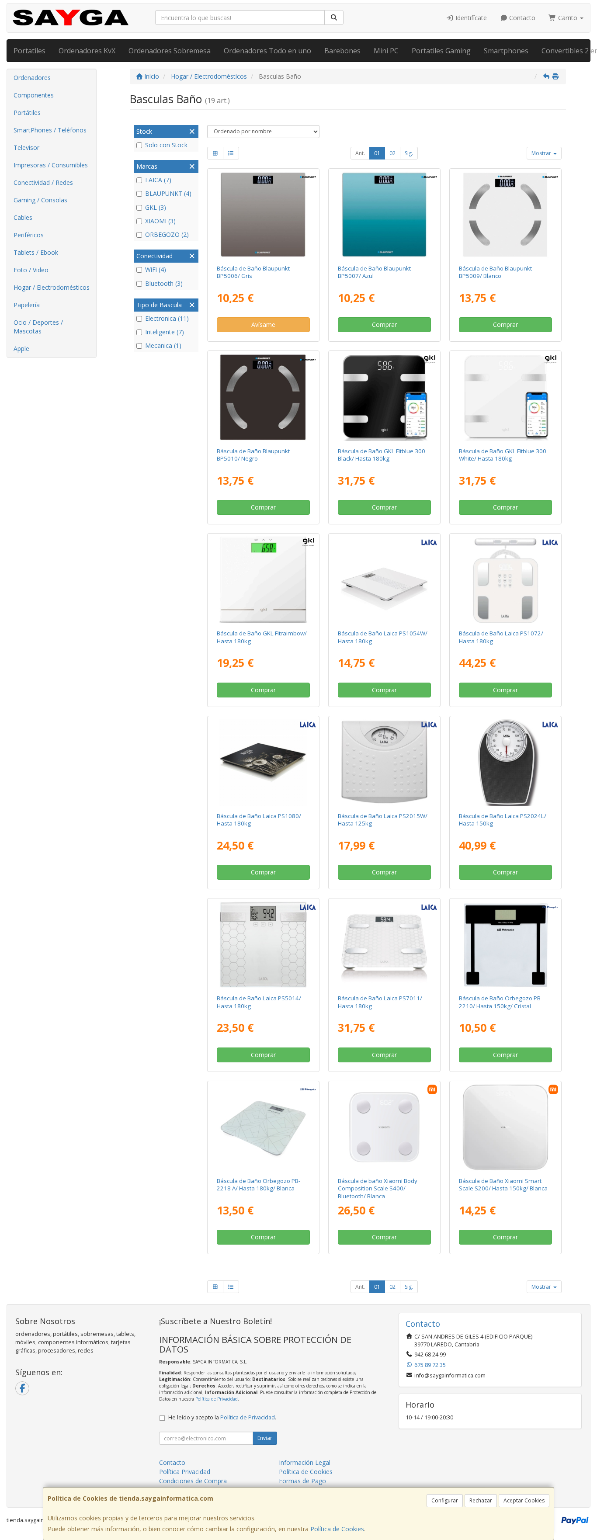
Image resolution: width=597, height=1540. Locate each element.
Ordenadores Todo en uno (267, 50)
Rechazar (480, 1500)
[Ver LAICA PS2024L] (505, 762)
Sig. (409, 153)
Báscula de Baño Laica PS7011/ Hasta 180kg (380, 1001)
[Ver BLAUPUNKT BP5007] (384, 214)
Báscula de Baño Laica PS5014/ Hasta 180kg (259, 1001)
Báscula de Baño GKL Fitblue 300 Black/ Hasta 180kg (381, 454)
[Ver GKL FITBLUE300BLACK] (384, 397)
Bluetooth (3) (164, 283)
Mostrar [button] (541, 153)
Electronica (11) (167, 318)
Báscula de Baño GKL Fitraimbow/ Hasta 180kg (262, 637)
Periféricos (29, 235)
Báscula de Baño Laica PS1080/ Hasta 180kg (259, 819)
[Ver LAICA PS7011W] (384, 944)
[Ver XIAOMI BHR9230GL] (505, 1127)
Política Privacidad (184, 1471)
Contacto (521, 18)
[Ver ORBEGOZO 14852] (505, 944)
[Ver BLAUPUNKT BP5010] (263, 397)
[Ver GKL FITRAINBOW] (263, 579)
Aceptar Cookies (524, 1500)
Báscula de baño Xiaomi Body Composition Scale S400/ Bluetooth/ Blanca (377, 1188)
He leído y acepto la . (222, 1417)
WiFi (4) (155, 269)
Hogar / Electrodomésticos (52, 287)
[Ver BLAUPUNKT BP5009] (505, 214)
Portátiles (27, 112)
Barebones (342, 50)
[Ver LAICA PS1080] (263, 762)
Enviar (264, 1438)
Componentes (34, 95)
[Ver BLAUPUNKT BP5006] (263, 214)
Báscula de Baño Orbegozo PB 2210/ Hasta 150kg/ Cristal (500, 1001)
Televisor (26, 147)
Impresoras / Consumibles (51, 165)
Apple (21, 348)
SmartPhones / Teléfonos (50, 130)
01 (377, 153)
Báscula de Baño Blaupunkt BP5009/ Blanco (495, 272)
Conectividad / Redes (43, 182)
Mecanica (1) (163, 345)
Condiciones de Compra (193, 1481)
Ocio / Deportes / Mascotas (38, 326)
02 (392, 153)
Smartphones (506, 50)
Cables (23, 217)
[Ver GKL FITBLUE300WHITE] (505, 397)
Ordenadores (32, 77)
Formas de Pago (302, 1481)
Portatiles (29, 50)
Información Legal (304, 1462)
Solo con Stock (166, 145)
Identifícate (470, 18)
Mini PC (386, 50)
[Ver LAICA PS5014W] (263, 944)
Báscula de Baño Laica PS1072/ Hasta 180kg (501, 637)
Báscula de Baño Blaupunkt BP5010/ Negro (253, 454)
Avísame (263, 324)
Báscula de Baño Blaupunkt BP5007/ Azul (374, 272)
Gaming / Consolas (40, 200)
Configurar (444, 1500)
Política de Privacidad (216, 1399)
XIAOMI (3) (160, 221)
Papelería (27, 305)
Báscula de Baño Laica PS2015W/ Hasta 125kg (382, 819)
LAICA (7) (158, 180)
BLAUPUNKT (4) (168, 193)
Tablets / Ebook (36, 252)
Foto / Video (31, 270)
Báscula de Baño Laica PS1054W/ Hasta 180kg (382, 637)
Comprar (384, 324)
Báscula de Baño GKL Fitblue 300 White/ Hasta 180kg (502, 454)
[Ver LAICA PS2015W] (384, 762)
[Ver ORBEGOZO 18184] (263, 1127)
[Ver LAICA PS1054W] (384, 579)
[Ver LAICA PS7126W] (505, 579)
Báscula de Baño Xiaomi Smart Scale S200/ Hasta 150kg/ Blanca (503, 1184)
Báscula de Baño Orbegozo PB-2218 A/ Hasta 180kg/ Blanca (258, 1184)
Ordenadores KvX (87, 50)
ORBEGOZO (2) (167, 234)
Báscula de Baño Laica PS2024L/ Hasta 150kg (502, 819)
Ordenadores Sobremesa (169, 50)
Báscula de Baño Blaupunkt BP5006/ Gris (253, 272)
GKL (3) (155, 207)
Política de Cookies (337, 1529)
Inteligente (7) (164, 332)
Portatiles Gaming (441, 50)
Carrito (567, 18)
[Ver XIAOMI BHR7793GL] (384, 1127)
